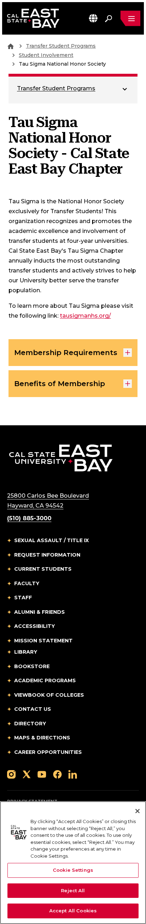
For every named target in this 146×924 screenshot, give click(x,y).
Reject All (73, 890)
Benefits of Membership (59, 383)
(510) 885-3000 (29, 518)
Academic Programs (45, 680)
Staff (23, 597)
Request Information (47, 555)
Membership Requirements (65, 352)
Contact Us (32, 709)
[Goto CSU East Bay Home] (10, 46)
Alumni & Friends (39, 612)
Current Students (43, 569)
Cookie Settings (73, 870)
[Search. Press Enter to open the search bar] (108, 18)
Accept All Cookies (73, 910)
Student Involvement (46, 55)
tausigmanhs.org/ (85, 315)
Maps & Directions (42, 737)
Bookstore (32, 666)
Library (25, 652)
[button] (93, 18)
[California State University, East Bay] (60, 457)
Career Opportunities (48, 752)
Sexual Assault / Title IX (51, 540)
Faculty (26, 583)
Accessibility (34, 626)
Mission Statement (43, 640)
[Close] (137, 811)
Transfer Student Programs (61, 46)
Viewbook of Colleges (49, 695)
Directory (30, 723)
